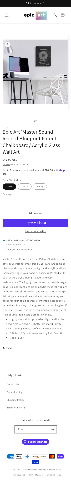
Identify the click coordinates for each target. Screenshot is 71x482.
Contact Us (13, 384)
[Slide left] (28, 121)
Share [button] (9, 347)
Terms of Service (16, 407)
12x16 (9, 186)
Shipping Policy (15, 399)
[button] (7, 15)
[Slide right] (43, 121)
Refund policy (14, 392)
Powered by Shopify (37, 469)
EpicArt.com (22, 469)
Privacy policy (19, 475)
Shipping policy (54, 475)
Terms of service (36, 475)
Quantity (7, 194)
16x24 (24, 186)
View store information (19, 249)
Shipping (6, 164)
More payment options (35, 231)
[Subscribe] (53, 429)
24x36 (40, 186)
